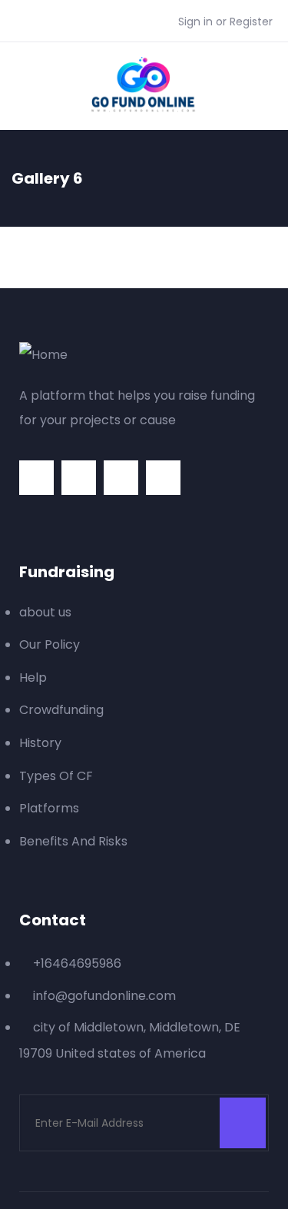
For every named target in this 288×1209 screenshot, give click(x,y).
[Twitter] (36, 477)
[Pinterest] (121, 477)
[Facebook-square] (78, 477)
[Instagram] (163, 477)
